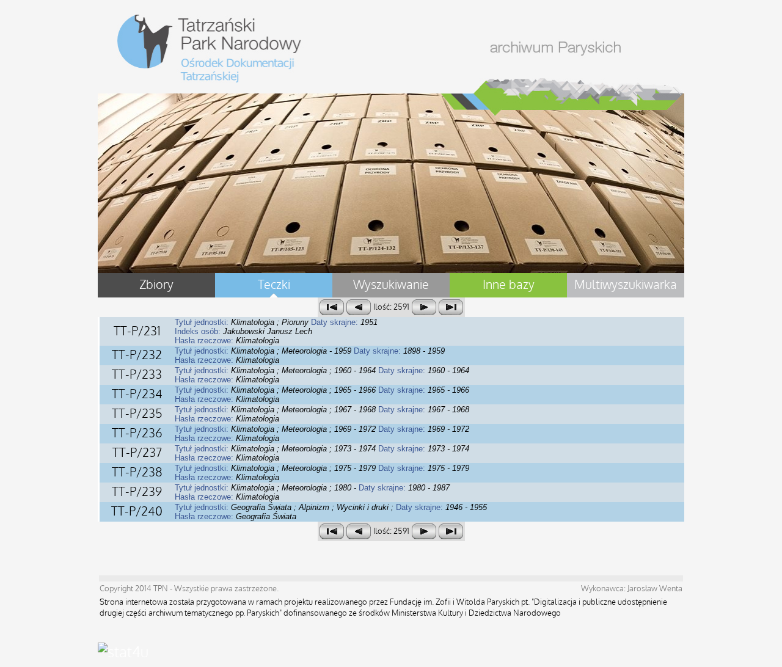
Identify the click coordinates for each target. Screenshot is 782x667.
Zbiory (156, 285)
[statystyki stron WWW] (123, 652)
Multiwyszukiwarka (625, 285)
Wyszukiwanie (391, 285)
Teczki (274, 285)
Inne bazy (509, 285)
